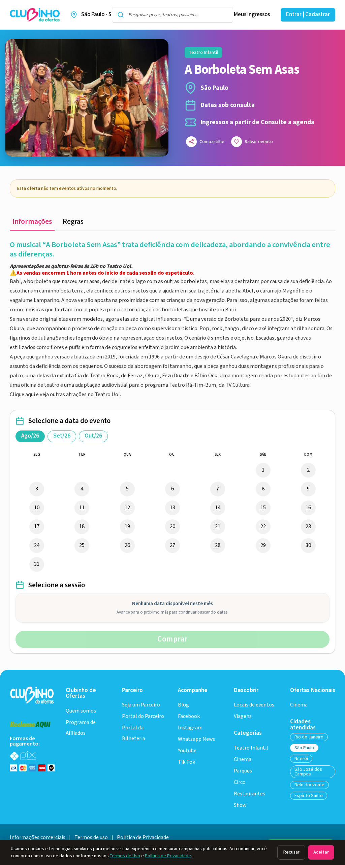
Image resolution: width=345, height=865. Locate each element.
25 (82, 545)
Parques (243, 770)
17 (36, 526)
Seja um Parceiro (141, 704)
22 (263, 526)
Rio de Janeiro (308, 737)
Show (240, 805)
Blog (183, 704)
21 (217, 526)
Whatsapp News (196, 739)
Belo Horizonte (309, 785)
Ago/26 (30, 436)
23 (308, 526)
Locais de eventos (254, 704)
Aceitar (321, 852)
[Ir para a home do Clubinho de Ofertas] (35, 15)
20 (172, 526)
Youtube (187, 750)
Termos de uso (91, 837)
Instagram (190, 727)
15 (263, 507)
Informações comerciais (37, 837)
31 (36, 564)
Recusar (291, 852)
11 (82, 507)
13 (172, 507)
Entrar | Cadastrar (308, 14)
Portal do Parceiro (143, 716)
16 (308, 507)
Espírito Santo (308, 796)
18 (82, 526)
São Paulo (304, 748)
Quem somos (81, 711)
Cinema (242, 759)
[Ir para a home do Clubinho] (32, 695)
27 (172, 545)
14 (217, 507)
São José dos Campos (308, 771)
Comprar (172, 639)
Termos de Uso (125, 856)
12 (127, 507)
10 (36, 507)
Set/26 (61, 436)
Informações (32, 222)
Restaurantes (249, 793)
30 (308, 545)
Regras (73, 222)
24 (36, 545)
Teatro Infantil (251, 748)
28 (217, 545)
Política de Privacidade (168, 856)
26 (127, 545)
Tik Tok (186, 762)
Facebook (189, 716)
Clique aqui (22, 394)
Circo (240, 782)
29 (263, 545)
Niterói (301, 759)
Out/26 (93, 436)
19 (127, 526)
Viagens (243, 716)
